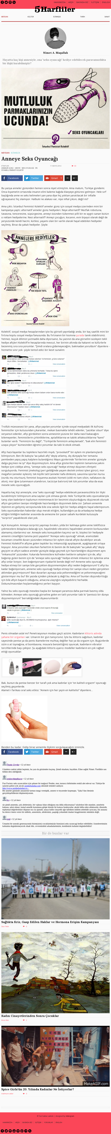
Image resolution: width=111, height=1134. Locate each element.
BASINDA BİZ (82, 2)
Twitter (6, 2)
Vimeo (18, 1131)
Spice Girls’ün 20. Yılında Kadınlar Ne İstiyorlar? (37, 1089)
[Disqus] (55, 794)
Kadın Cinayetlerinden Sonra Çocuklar (30, 1016)
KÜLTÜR (31, 17)
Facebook (2, 2)
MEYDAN (4, 17)
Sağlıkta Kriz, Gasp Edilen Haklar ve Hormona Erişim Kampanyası (50, 922)
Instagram (10, 2)
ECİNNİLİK (57, 17)
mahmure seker (7, 1093)
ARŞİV (71, 2)
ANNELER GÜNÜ (7, 168)
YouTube (14, 1131)
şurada (80, 335)
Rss (14, 2)
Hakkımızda (60, 2)
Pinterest (22, 1131)
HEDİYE (17, 168)
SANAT (107, 17)
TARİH (82, 17)
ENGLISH (106, 2)
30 (75, 166)
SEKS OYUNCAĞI (28, 168)
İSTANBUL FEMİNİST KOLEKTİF (12, 170)
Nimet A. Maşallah (55, 52)
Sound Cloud (25, 1131)
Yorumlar (48, 1122)
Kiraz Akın (5, 1020)
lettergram (70, 1116)
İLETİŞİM (95, 2)
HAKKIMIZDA (7, 1122)
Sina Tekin (5, 926)
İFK (36, 168)
